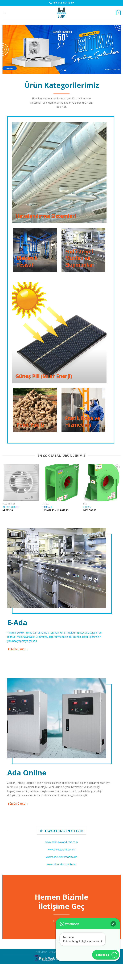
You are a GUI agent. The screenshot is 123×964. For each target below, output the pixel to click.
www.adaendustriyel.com (61, 864)
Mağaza (53, 952)
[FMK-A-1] (61, 482)
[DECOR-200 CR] (21, 482)
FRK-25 (87, 507)
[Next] (114, 49)
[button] (113, 924)
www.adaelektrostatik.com (61, 857)
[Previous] (9, 49)
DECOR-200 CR (10, 507)
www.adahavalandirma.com (61, 842)
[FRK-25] (102, 482)
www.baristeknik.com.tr (61, 849)
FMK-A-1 (47, 507)
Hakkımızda (41, 952)
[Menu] (4, 13)
